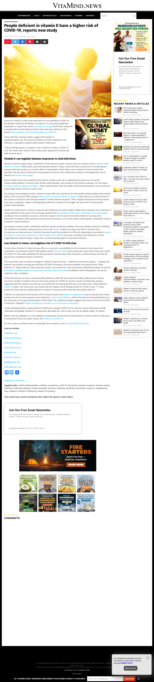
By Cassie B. (135, 184)
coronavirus (53, 385)
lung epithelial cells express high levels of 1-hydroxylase (81, 213)
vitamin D (8, 287)
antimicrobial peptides (28, 385)
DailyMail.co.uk (10, 333)
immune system (103, 385)
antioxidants (65, 16)
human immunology (24, 175)
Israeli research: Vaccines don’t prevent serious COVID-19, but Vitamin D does (135, 202)
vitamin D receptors (46, 391)
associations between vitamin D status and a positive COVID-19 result (35, 270)
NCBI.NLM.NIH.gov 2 (13, 343)
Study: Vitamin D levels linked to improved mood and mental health (135, 300)
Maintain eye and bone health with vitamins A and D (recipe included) (136, 148)
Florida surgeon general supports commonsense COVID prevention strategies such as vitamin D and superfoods (136, 257)
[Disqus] (57, 551)
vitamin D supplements (73, 294)
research (91, 388)
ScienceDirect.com (12, 348)
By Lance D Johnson (138, 236)
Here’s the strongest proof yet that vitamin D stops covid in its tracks (135, 190)
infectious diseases (22, 388)
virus (6, 391)
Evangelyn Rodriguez (27, 36)
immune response (87, 385)
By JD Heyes (135, 129)
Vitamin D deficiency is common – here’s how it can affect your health (136, 321)
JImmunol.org (10, 352)
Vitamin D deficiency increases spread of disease (134, 269)
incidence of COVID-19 (53, 319)
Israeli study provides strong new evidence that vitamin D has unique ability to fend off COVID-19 (136, 123)
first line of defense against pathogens (21, 186)
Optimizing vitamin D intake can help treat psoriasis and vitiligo (135, 169)
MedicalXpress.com (12, 367)
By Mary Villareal (137, 115)
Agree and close (130, 668)
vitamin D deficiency (28, 391)
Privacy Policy (77, 674)
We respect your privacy (64, 667)
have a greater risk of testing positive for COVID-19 (33, 132)
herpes (56, 229)
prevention (81, 388)
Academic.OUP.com (12, 357)
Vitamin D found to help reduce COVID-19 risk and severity (135, 290)
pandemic (70, 388)
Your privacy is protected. (16, 428)
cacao (36, 16)
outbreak (61, 388)
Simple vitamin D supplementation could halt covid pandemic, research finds (136, 279)
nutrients (90, 16)
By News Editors (136, 273)
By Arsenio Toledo (137, 218)
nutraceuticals (49, 16)
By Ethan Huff (136, 195)
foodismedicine (24, 16)
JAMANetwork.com (12, 362)
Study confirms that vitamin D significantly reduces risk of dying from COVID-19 (136, 213)
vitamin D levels (61, 251)
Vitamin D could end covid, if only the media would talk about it (136, 331)
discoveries (72, 385)
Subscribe (129, 679)
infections (8, 388)
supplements (101, 388)
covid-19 (63, 385)
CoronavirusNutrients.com (77, 323)
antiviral (43, 385)
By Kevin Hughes (137, 142)
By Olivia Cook (136, 293)
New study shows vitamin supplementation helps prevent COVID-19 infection (135, 110)
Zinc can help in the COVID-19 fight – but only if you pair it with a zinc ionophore (136, 179)
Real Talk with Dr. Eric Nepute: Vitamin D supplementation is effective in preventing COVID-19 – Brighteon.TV (135, 136)
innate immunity (39, 388)
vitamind (78, 16)
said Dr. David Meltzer (61, 297)
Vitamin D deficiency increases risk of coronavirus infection (51, 303)
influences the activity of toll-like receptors (58, 196)
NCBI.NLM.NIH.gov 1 (13, 338)
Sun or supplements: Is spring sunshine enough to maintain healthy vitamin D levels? (135, 158)
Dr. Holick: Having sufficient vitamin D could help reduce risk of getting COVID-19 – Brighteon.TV (135, 244)
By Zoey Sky (135, 151)
